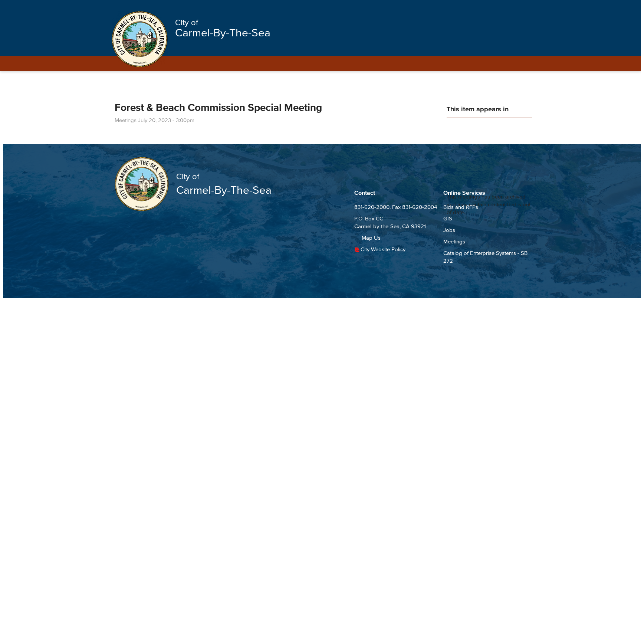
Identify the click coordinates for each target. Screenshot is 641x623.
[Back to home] (140, 39)
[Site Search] (520, 8)
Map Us (371, 238)
